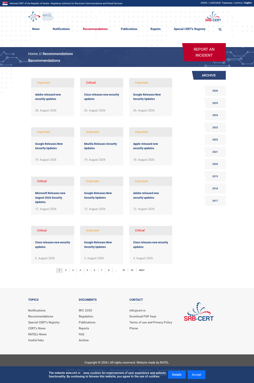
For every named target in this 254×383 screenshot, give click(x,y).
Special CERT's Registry (190, 29)
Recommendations (95, 29)
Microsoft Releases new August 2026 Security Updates (50, 198)
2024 (215, 115)
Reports (155, 29)
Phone (133, 328)
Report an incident (204, 52)
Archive (84, 340)
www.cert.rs (73, 372)
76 (132, 270)
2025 (215, 103)
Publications (129, 29)
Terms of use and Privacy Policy (150, 322)
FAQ (81, 334)
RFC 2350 (85, 310)
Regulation (86, 316)
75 (123, 270)
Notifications (61, 29)
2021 (215, 151)
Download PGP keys (142, 316)
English (248, 3)
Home (33, 54)
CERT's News (37, 328)
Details (177, 374)
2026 (215, 90)
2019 (215, 176)
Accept (196, 374)
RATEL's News (37, 334)
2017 (215, 200)
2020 (215, 163)
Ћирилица (227, 3)
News (36, 29)
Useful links (36, 340)
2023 (215, 127)
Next (142, 270)
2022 (215, 139)
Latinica (238, 3)
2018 (215, 188)
